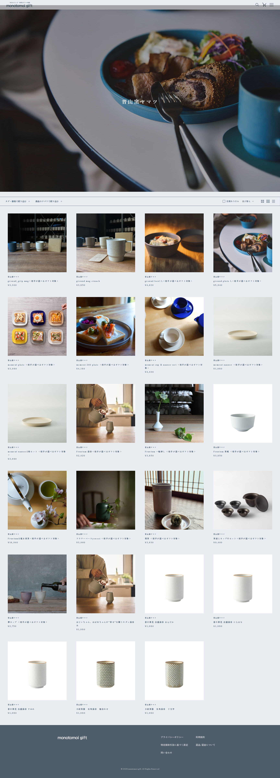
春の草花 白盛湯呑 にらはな (228, 622)
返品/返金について (205, 744)
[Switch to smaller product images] (268, 201)
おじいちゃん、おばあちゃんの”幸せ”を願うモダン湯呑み (105, 624)
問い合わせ (166, 752)
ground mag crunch (88, 281)
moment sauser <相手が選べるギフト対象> (238, 364)
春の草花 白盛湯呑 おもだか (159, 622)
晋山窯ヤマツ (13, 276)
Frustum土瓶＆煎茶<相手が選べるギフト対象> (33, 538)
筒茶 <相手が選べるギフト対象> (162, 538)
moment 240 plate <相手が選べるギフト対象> (102, 364)
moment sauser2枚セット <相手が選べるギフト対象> (37, 453)
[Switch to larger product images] (262, 201)
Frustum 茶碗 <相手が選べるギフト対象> (236, 451)
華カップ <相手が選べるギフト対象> (28, 622)
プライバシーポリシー (172, 737)
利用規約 (200, 737)
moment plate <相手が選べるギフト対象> (31, 364)
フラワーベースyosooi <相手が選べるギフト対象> (103, 538)
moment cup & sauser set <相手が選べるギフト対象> (174, 366)
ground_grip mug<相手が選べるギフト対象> (33, 281)
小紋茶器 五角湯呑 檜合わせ (92, 709)
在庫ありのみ (232, 201)
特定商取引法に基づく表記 (174, 744)
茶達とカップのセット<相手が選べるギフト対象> (239, 538)
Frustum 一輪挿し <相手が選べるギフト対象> (170, 451)
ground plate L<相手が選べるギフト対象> (237, 281)
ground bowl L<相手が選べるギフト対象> (169, 281)
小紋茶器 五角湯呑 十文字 (160, 709)
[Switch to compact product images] (273, 201)
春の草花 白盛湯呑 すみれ (21, 709)
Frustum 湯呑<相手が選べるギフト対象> (99, 451)
